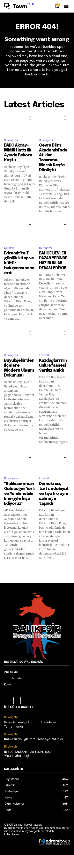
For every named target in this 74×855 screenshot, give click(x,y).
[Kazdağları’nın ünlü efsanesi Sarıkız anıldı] (54, 339)
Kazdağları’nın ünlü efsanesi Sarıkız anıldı (53, 365)
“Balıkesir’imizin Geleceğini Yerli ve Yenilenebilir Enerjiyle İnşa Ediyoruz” (19, 494)
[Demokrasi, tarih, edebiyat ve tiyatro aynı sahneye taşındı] (54, 462)
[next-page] (67, 567)
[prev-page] (6, 567)
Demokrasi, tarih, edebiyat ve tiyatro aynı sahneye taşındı (54, 494)
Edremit (9, 248)
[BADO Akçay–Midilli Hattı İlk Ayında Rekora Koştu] (19, 124)
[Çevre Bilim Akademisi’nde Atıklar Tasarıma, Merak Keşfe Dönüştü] (54, 124)
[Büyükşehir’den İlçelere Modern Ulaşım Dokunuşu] (19, 339)
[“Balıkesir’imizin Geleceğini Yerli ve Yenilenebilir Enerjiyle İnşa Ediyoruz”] (19, 462)
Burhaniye (45, 248)
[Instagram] (17, 700)
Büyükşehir (11, 140)
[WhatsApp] (35, 700)
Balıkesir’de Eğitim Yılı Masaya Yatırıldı (33, 739)
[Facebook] (7, 700)
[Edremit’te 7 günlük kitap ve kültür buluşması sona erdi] (19, 232)
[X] (26, 700)
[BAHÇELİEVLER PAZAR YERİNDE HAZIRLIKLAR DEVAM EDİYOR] (54, 232)
